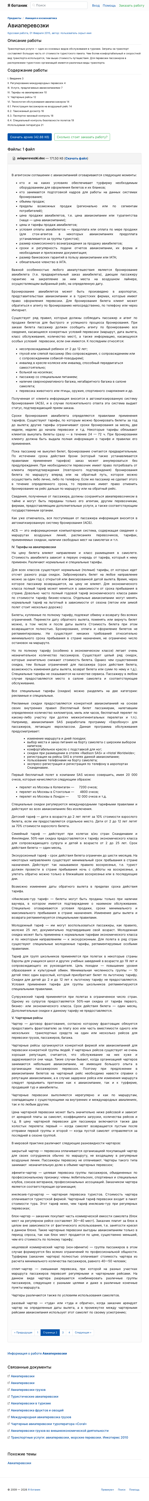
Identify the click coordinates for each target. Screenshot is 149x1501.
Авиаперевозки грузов (28, 1390)
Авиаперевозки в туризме (31, 1403)
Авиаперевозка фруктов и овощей (37, 1410)
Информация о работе (37, 1353)
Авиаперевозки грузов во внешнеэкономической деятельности (60, 1431)
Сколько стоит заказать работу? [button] (82, 137)
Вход (96, 5)
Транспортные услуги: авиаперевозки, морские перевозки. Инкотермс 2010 (69, 1437)
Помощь (109, 5)
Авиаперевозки (23, 1376)
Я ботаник (34, 1489)
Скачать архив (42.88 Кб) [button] (29, 137)
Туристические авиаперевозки (34, 1396)
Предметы (14, 18)
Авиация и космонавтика (41, 18)
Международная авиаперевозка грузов (41, 1417)
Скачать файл (76, 158)
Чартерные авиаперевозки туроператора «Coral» (49, 1424)
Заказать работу (131, 5)
